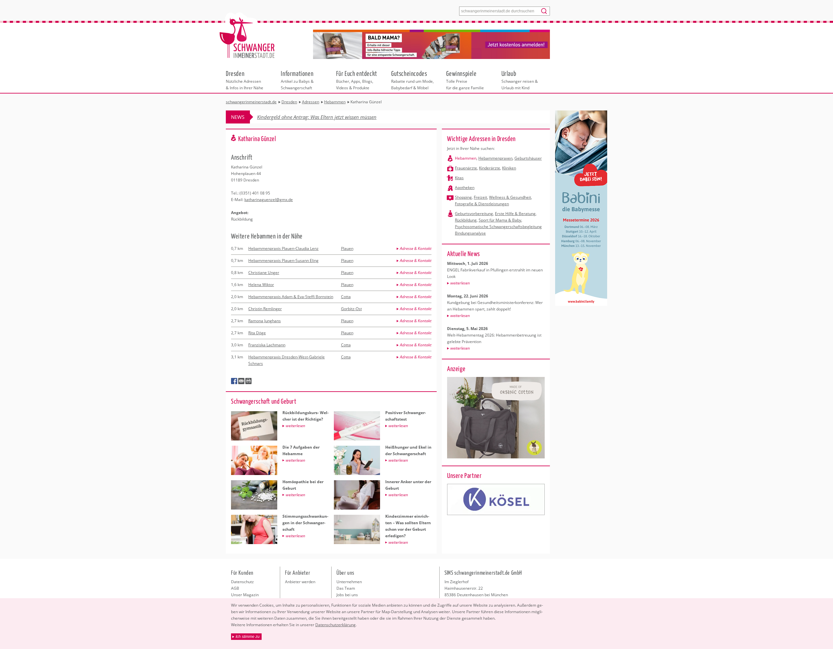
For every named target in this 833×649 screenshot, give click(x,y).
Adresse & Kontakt (415, 248)
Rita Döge (257, 333)
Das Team (345, 588)
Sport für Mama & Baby (500, 220)
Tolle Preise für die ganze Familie (465, 80)
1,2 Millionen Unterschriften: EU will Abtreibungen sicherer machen (329, 117)
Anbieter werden (300, 581)
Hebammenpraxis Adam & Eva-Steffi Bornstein (290, 296)
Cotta (346, 296)
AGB (235, 588)
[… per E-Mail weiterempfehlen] (241, 381)
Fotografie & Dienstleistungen (482, 204)
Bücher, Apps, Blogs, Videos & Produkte (356, 80)
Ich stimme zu (248, 636)
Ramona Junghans (264, 321)
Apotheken (464, 187)
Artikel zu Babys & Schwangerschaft (297, 80)
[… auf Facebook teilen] (234, 381)
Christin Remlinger (265, 308)
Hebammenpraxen (495, 158)
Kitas (459, 177)
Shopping (463, 197)
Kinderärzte (489, 168)
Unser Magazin (245, 595)
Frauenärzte (466, 168)
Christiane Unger (263, 272)
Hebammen (465, 158)
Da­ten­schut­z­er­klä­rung (335, 624)
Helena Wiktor (261, 284)
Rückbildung (466, 220)
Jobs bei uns (347, 595)
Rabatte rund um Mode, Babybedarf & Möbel (412, 80)
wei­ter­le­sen (460, 283)
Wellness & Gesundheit (510, 197)
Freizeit (480, 197)
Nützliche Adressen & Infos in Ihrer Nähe (244, 80)
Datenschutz (242, 581)
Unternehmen (349, 581)
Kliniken (509, 168)
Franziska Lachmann (266, 345)
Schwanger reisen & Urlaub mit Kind (519, 80)
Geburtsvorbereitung (474, 213)
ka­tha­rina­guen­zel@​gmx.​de (268, 199)
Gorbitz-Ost (351, 308)
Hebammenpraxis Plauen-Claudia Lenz (283, 248)
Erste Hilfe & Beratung (515, 213)
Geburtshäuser (528, 158)
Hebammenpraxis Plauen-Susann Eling (283, 260)
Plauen (347, 248)
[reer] (496, 499)
